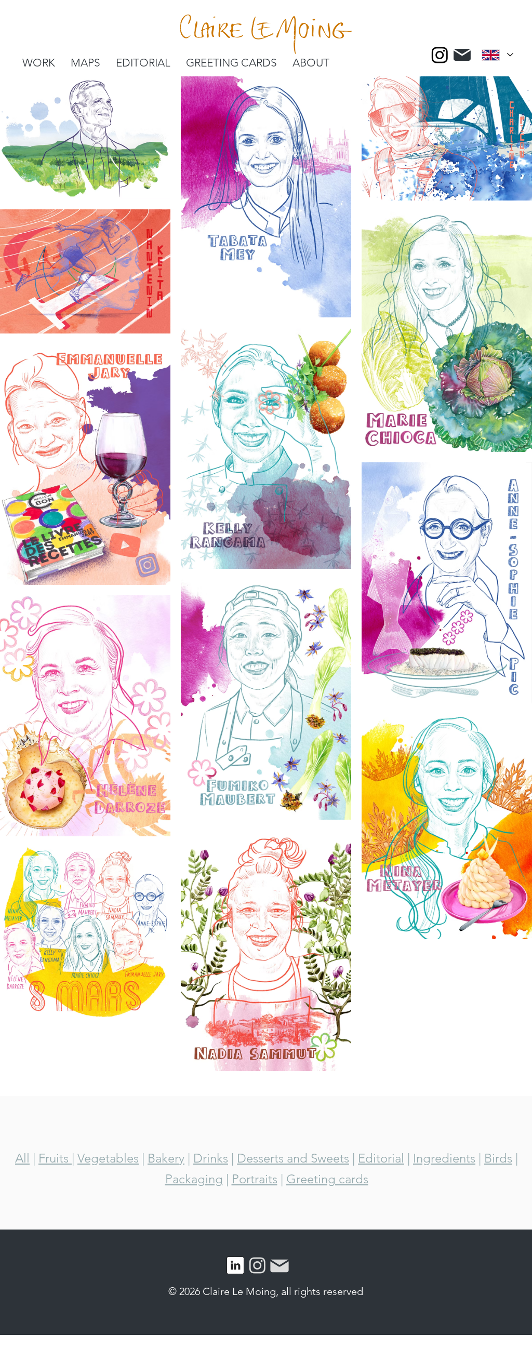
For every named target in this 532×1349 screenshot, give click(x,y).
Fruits (55, 1158)
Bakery (166, 1158)
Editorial (381, 1158)
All (22, 1158)
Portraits (254, 1178)
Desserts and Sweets (293, 1158)
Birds (498, 1158)
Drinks (210, 1158)
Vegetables (108, 1158)
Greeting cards (327, 1178)
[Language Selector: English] (497, 54)
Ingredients (444, 1158)
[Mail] (462, 54)
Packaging (194, 1178)
